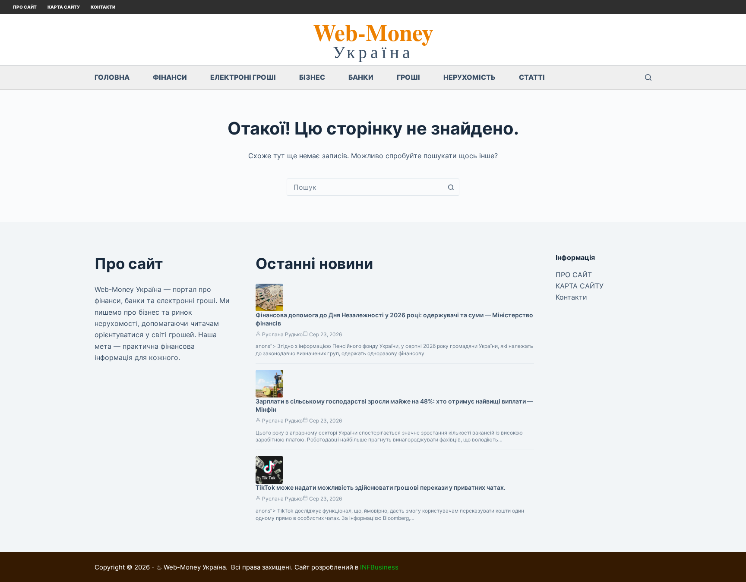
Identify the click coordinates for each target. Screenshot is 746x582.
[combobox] (365, 187)
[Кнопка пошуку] (451, 187)
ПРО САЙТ (25, 6)
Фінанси (170, 77)
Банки (360, 77)
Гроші (408, 77)
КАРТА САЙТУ (63, 6)
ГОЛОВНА (112, 77)
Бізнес (312, 77)
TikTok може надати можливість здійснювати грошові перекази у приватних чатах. (381, 487)
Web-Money (373, 32)
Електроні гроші (243, 77)
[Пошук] (648, 77)
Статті (532, 77)
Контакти (103, 6)
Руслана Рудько (282, 334)
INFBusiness (379, 567)
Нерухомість (469, 77)
